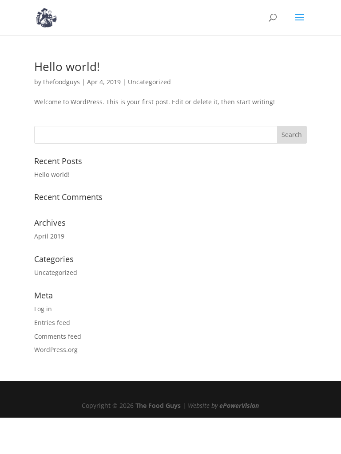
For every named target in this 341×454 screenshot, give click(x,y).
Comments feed (57, 336)
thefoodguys (61, 82)
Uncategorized (149, 82)
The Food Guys (158, 405)
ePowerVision (239, 405)
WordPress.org (56, 349)
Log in (43, 309)
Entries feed (52, 322)
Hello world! (67, 66)
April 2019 (49, 236)
